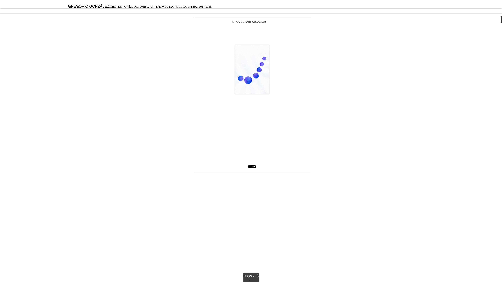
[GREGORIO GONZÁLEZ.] (24, 5)
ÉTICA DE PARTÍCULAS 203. (249, 22)
